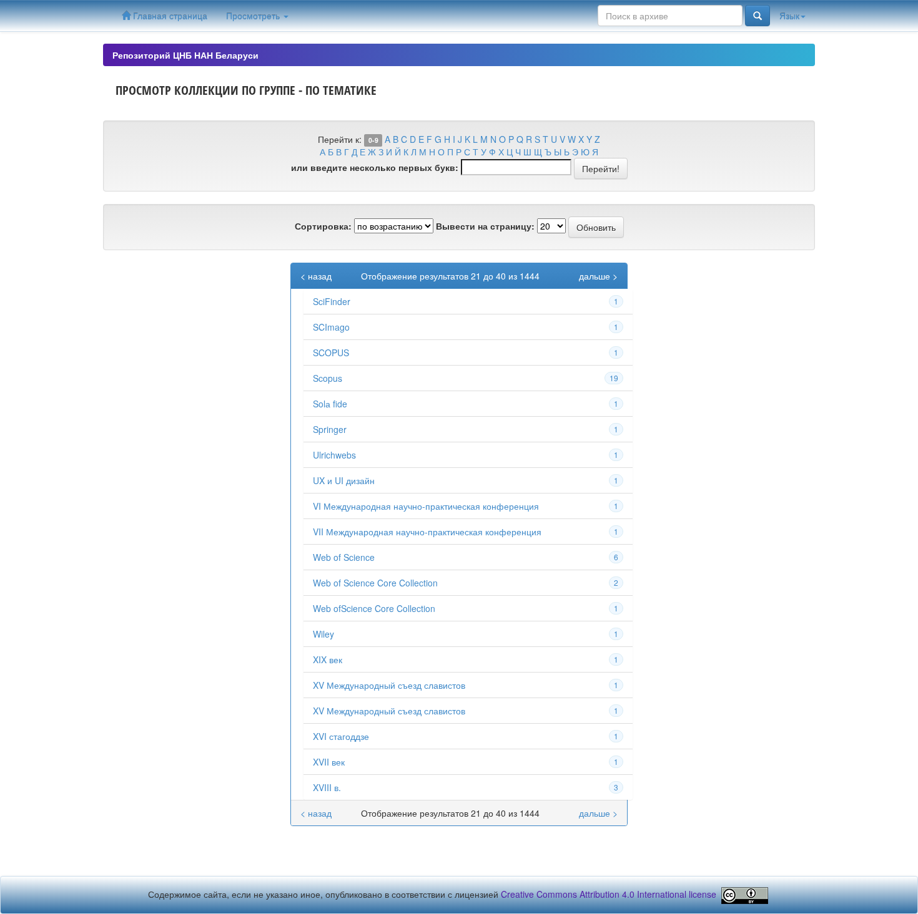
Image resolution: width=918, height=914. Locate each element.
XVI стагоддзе (341, 736)
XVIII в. (327, 787)
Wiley (323, 634)
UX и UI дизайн (344, 480)
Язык (789, 15)
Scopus (327, 378)
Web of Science (344, 557)
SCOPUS (331, 352)
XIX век (327, 659)
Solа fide (330, 403)
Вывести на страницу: (485, 226)
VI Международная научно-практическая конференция (426, 506)
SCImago (331, 327)
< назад (316, 276)
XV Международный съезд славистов (389, 685)
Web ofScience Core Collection (374, 608)
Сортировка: (323, 226)
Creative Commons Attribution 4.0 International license (608, 894)
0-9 (373, 140)
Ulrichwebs (334, 455)
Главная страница (169, 15)
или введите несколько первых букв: (374, 167)
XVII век (329, 762)
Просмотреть (254, 15)
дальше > (598, 276)
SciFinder (331, 301)
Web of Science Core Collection (375, 582)
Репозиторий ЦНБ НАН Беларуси (185, 55)
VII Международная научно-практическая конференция (427, 531)
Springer (330, 429)
